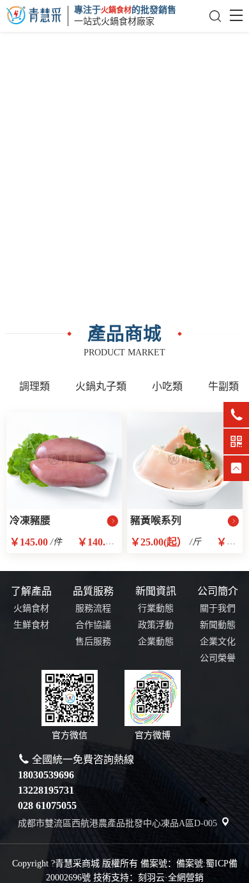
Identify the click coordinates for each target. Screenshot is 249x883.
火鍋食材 (31, 608)
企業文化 (218, 641)
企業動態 (156, 641)
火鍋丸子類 (100, 386)
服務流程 (93, 608)
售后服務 (93, 641)
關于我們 (218, 608)
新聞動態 (218, 625)
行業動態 (156, 608)
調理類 (34, 386)
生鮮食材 (31, 625)
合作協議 (93, 625)
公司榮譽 (218, 658)
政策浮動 (156, 625)
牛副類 (223, 386)
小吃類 (167, 386)
